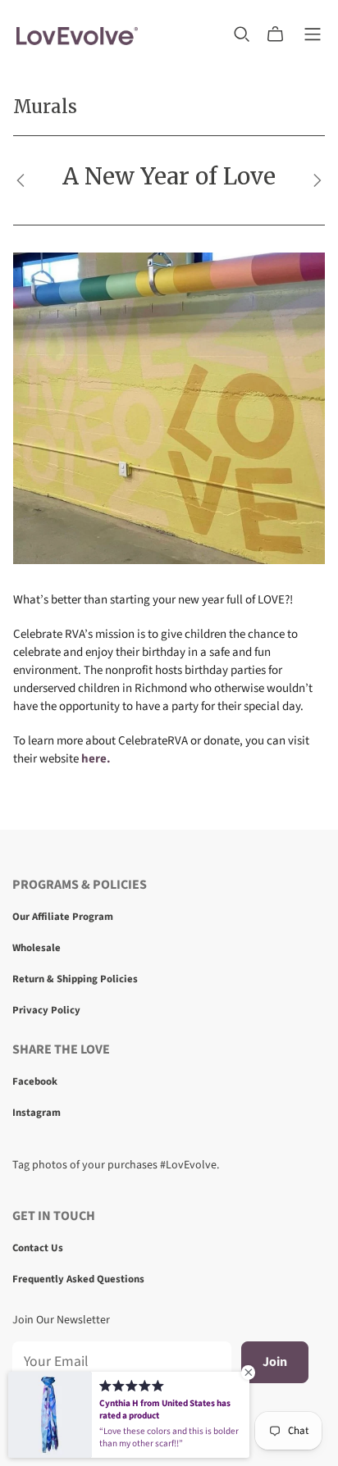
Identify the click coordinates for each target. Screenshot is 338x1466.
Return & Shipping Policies (75, 979)
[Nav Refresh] (312, 34)
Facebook (34, 1081)
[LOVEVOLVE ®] (77, 34)
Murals (45, 106)
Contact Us (37, 1248)
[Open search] (242, 34)
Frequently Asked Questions (78, 1279)
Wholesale (36, 947)
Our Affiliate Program (62, 916)
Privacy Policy (46, 1010)
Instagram (36, 1112)
